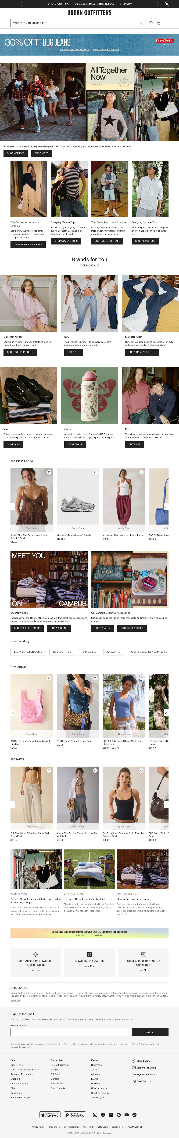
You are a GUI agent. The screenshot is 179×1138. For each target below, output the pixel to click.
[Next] (165, 506)
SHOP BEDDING (59, 628)
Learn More (89, 966)
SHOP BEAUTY (102, 628)
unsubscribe (15, 1047)
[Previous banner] (20, 4)
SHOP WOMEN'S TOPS (66, 241)
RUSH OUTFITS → (62, 652)
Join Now (35, 970)
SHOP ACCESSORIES (132, 628)
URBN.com (103, 1127)
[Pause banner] (167, 4)
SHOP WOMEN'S (15, 153)
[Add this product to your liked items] (49, 472)
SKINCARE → (89, 652)
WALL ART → (113, 652)
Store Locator (144, 1061)
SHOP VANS (13, 444)
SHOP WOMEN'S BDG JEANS (75, 49)
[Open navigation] (166, 23)
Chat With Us (144, 1081)
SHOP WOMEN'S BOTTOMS (28, 244)
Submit (150, 1032)
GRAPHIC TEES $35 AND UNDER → (149, 652)
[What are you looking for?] (141, 23)
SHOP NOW (126, 4)
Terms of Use (54, 1127)
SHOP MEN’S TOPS (145, 241)
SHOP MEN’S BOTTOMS (107, 241)
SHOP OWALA (75, 444)
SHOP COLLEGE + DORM (27, 628)
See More (15, 1000)
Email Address (18, 1025)
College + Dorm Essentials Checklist (84, 899)
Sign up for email (146, 1068)
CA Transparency (71, 1127)
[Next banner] (158, 4)
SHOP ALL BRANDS (90, 265)
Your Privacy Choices (137, 1127)
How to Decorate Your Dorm (133, 899)
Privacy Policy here (140, 1044)
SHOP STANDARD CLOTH (142, 352)
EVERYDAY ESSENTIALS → (28, 652)
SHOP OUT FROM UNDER (20, 352)
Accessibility (88, 1127)
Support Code (118, 1127)
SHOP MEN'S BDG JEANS (106, 49)
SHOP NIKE (135, 444)
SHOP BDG (73, 352)
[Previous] (13, 506)
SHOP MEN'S (41, 153)
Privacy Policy (37, 1127)
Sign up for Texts (146, 1074)
